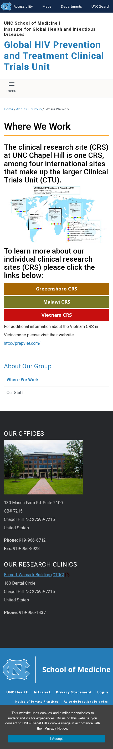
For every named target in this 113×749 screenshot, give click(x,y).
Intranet (42, 692)
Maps (47, 6)
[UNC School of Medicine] (56, 669)
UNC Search (100, 6)
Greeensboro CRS (56, 288)
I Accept (56, 739)
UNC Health (17, 692)
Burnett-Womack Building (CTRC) (34, 574)
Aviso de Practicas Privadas (86, 701)
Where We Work (23, 379)
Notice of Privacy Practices (37, 701)
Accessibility (23, 6)
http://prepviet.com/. (23, 343)
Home (8, 109)
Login (102, 692)
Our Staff (15, 392)
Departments (71, 6)
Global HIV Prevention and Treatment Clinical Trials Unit (54, 56)
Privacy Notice (56, 728)
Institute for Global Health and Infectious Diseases (50, 32)
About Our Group (29, 109)
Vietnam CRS (57, 315)
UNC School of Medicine (31, 23)
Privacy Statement (74, 692)
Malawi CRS (56, 302)
